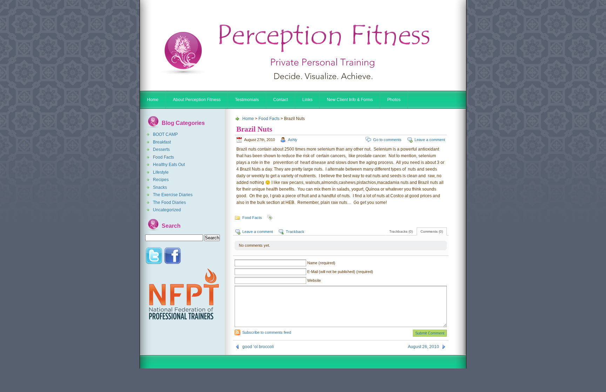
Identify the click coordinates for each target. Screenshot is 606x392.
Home (153, 99)
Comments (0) (431, 231)
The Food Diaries (169, 202)
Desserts (161, 149)
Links (307, 99)
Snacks (160, 187)
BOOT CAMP (165, 134)
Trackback (295, 232)
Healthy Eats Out (169, 164)
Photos (393, 99)
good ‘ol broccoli (258, 346)
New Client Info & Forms (350, 99)
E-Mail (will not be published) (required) (340, 272)
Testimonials (247, 99)
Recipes (161, 179)
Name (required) (321, 263)
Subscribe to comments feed (266, 332)
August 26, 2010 (423, 346)
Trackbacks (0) (401, 231)
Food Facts (163, 157)
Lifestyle (161, 172)
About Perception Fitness (197, 99)
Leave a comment (430, 140)
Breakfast (162, 142)
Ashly (292, 140)
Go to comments (387, 140)
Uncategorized (167, 209)
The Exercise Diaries (173, 194)
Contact (280, 99)
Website (314, 280)
